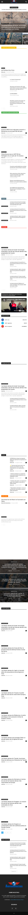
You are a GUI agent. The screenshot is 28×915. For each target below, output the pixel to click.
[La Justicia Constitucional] (5, 81)
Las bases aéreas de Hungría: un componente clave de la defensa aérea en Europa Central (13, 825)
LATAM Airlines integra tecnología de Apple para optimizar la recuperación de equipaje (18, 459)
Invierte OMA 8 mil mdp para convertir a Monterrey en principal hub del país (13, 130)
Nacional (3, 68)
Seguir (25, 323)
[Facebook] (12, 908)
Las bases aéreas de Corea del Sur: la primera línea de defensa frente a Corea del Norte (18, 210)
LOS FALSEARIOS (13, 93)
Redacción (3, 72)
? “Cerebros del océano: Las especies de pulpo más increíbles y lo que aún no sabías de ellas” (18, 482)
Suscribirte (24, 326)
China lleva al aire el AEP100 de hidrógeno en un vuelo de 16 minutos (12, 155)
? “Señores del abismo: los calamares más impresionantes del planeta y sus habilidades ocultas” (17, 475)
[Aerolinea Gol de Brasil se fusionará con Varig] (14, 511)
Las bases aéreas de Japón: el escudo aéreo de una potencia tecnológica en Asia (17, 217)
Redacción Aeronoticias (5, 502)
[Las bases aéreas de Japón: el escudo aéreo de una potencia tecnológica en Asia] (5, 218)
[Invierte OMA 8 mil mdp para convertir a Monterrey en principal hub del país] (14, 121)
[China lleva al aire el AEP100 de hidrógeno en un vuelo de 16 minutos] (14, 146)
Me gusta (25, 319)
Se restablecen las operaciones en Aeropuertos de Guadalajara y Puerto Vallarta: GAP (17, 189)
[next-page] (4, 108)
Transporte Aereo (5, 23)
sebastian (3, 254)
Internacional (4, 127)
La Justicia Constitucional (15, 79)
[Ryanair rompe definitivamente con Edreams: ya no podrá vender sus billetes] (5, 182)
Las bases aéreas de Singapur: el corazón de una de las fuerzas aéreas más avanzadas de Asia (13, 803)
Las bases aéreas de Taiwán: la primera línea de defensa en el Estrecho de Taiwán (14, 759)
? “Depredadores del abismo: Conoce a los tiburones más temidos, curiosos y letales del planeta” (18, 489)
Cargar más (13, 871)
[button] (2, 2)
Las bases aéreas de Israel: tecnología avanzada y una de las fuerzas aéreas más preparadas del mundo (18, 203)
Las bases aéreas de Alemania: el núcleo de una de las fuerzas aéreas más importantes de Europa (13, 780)
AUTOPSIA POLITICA (7, 70)
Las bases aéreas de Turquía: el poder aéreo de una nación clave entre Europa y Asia (18, 277)
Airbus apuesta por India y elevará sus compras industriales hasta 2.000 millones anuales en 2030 (17, 175)
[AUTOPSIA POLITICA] (14, 59)
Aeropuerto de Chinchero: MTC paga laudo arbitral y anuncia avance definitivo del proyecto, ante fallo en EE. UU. (18, 88)
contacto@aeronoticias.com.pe (17, 899)
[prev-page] (2, 108)
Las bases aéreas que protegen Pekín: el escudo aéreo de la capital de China (13, 738)
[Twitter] (15, 908)
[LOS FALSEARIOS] (5, 95)
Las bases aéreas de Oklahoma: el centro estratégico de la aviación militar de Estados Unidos (18, 285)
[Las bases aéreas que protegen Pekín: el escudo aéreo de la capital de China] (14, 729)
